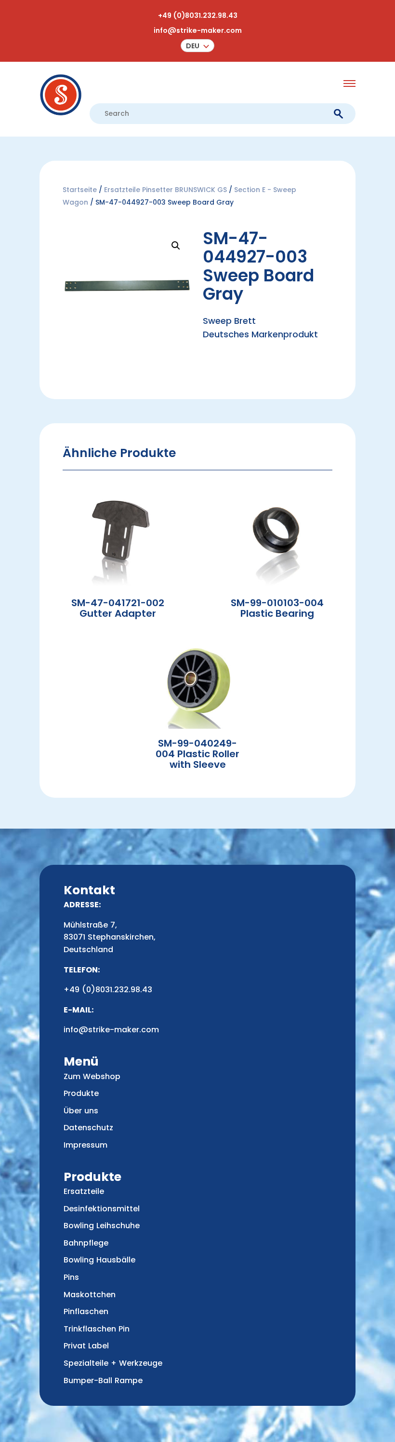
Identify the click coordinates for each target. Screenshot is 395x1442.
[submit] (338, 114)
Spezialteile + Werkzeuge (113, 1363)
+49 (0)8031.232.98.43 (197, 15)
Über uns (81, 1110)
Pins (71, 1277)
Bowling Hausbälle (99, 1259)
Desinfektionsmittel (102, 1208)
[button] (197, 45)
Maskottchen (90, 1294)
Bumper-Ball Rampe (103, 1380)
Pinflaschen (86, 1311)
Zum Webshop (92, 1076)
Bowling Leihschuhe (102, 1225)
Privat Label (86, 1345)
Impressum (85, 1145)
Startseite (80, 189)
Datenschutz (88, 1127)
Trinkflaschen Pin (97, 1328)
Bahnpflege (86, 1242)
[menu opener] (349, 83)
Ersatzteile (84, 1191)
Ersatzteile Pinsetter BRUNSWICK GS (165, 189)
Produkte (81, 1093)
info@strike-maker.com (198, 30)
